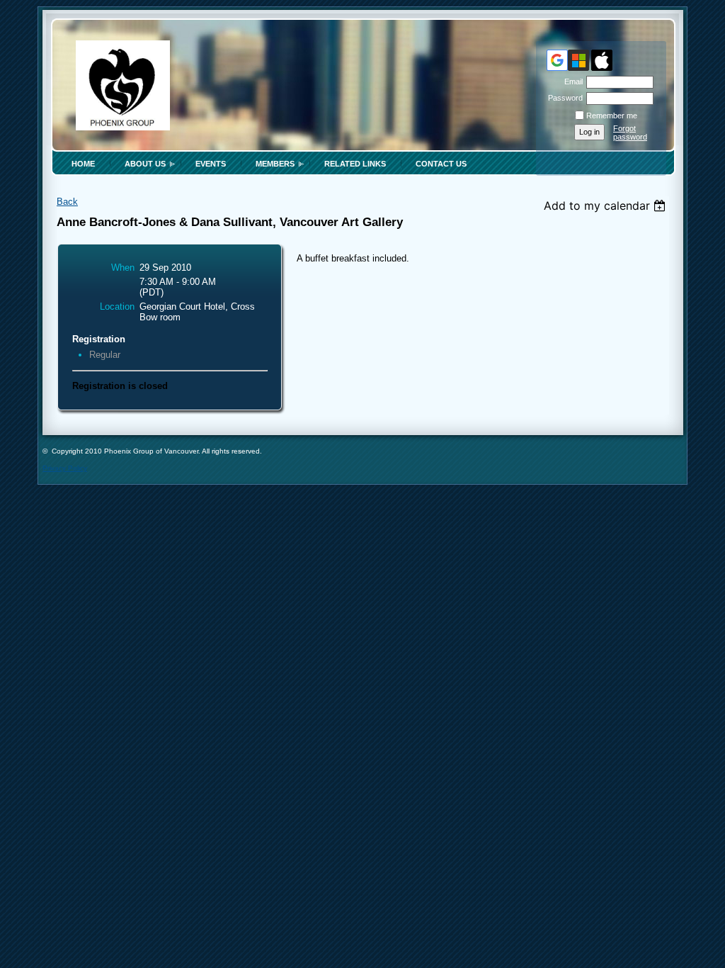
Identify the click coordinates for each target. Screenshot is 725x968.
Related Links (355, 163)
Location (117, 306)
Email (571, 81)
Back (67, 201)
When (123, 267)
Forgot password (630, 132)
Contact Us (441, 163)
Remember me (611, 115)
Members (275, 163)
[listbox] (606, 205)
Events (210, 163)
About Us (145, 163)
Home (83, 163)
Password (563, 98)
